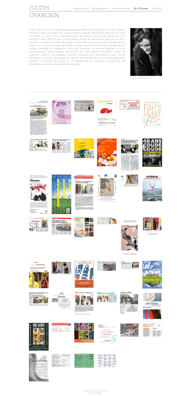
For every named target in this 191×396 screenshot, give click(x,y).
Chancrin (44, 15)
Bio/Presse (141, 8)
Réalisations (100, 8)
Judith (39, 8)
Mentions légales (95, 393)
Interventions (121, 8)
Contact (157, 8)
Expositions (80, 8)
